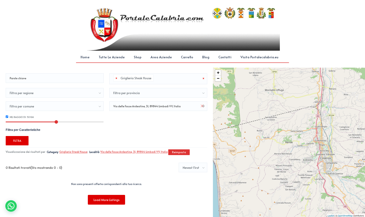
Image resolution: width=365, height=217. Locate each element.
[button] (11, 206)
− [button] (218, 78)
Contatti (224, 57)
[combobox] (158, 78)
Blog (205, 57)
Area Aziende (161, 57)
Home (85, 57)
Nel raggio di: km (21, 117)
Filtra (17, 141)
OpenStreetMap (345, 215)
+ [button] (218, 72)
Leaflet (331, 215)
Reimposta (179, 152)
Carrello (187, 57)
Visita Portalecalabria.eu (259, 57)
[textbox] (155, 78)
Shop (137, 57)
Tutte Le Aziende (112, 57)
